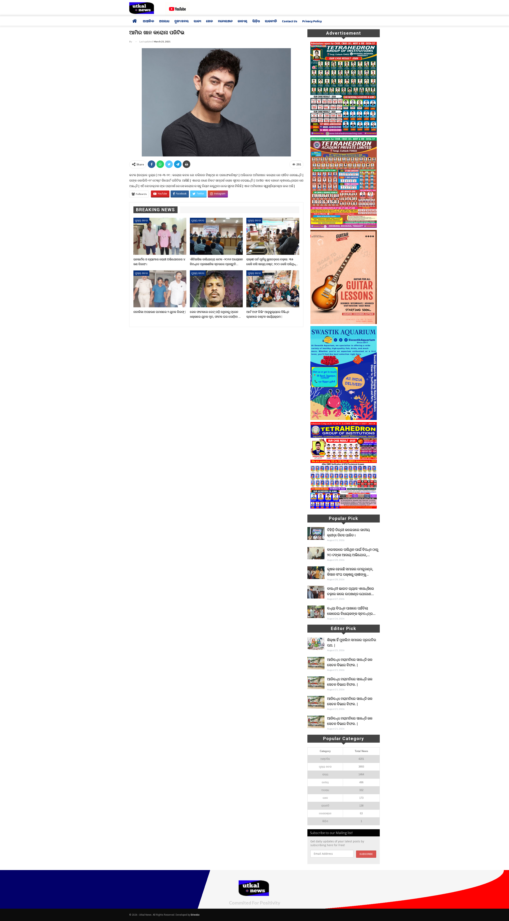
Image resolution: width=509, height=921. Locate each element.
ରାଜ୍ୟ (197, 22)
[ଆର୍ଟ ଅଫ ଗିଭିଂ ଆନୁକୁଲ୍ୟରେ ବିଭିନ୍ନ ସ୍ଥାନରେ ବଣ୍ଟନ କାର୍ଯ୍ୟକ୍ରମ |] (272, 288)
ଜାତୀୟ (242, 22)
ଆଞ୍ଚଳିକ (148, 22)
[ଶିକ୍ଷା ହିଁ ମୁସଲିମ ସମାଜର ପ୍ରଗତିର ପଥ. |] (315, 643)
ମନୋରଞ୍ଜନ (225, 22)
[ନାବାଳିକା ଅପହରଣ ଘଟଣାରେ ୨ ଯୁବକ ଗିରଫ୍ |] (159, 288)
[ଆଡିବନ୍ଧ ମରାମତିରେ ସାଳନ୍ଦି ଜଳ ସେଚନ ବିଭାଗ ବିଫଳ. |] (315, 663)
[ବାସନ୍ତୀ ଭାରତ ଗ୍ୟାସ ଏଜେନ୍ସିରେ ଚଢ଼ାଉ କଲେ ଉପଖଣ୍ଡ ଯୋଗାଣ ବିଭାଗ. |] (315, 592)
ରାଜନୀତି (271, 22)
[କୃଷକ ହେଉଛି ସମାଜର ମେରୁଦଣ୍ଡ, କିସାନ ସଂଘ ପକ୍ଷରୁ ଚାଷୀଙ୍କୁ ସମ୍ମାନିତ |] (315, 572)
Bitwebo (195, 914)
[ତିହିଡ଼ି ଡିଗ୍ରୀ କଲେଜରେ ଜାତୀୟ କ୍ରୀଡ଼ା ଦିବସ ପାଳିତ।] (315, 533)
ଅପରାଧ (164, 22)
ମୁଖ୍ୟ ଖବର (181, 22)
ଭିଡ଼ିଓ (256, 22)
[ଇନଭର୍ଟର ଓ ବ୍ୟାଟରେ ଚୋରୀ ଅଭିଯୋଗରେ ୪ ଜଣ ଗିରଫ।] (159, 236)
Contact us (289, 22)
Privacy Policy (312, 22)
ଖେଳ (209, 22)
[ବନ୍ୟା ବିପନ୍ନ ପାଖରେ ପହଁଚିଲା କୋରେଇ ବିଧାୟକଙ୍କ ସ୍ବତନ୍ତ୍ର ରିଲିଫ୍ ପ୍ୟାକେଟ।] (315, 612)
